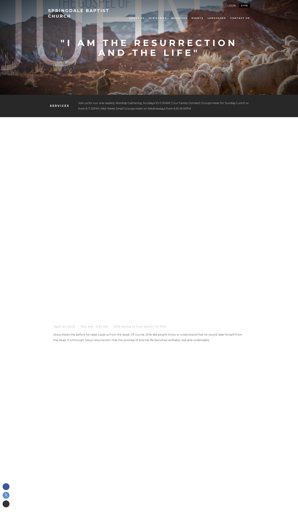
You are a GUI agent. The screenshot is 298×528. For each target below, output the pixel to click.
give (244, 5)
